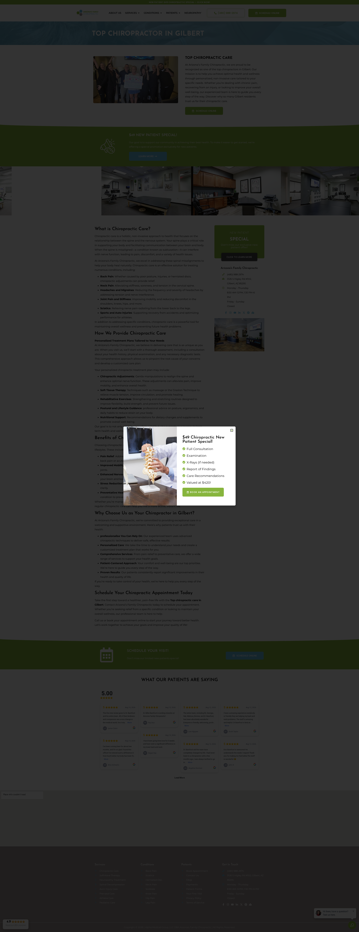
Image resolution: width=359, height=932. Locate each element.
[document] (179, 466)
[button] (232, 430)
